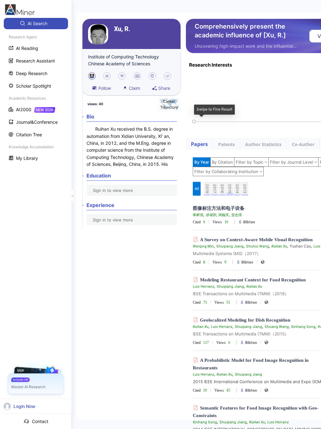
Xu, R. (122, 29)
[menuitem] (36, 23)
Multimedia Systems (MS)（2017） (227, 253)
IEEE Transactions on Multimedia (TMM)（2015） (241, 333)
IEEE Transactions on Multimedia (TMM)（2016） (241, 293)
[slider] (194, 121)
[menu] (36, 91)
